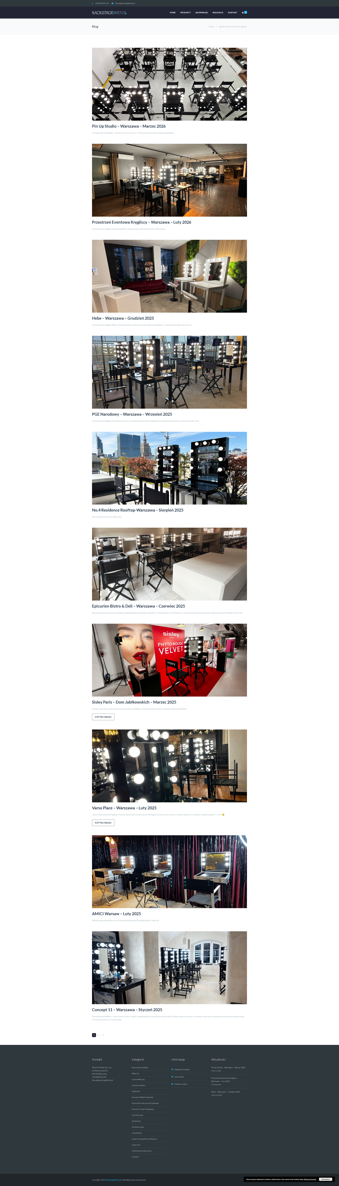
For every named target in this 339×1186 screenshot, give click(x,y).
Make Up (135, 1073)
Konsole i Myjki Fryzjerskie (142, 1097)
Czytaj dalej (103, 717)
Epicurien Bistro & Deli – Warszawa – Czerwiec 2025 (138, 606)
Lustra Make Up (138, 1079)
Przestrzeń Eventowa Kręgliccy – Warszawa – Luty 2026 (141, 222)
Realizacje (218, 13)
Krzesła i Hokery (138, 1085)
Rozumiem (326, 1179)
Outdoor (135, 1157)
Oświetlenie (137, 1133)
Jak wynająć (201, 13)
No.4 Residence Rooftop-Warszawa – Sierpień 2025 (137, 510)
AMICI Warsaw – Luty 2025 (116, 913)
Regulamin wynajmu (182, 1069)
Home (173, 13)
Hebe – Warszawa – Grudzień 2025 (123, 318)
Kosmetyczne (137, 1115)
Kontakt (232, 13)
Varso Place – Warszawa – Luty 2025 (124, 807)
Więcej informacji (310, 1179)
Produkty (185, 13)
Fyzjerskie (136, 1091)
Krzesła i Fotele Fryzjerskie (143, 1109)
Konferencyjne (138, 1127)
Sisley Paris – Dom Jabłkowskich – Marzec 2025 (134, 702)
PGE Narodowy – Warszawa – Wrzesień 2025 (132, 414)
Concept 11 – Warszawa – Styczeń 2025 (127, 1009)
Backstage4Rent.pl (113, 1180)
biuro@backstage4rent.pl (125, 3)
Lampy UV (136, 1145)
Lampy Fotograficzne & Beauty (144, 1139)
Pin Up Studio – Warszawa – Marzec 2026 (129, 126)
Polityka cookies (181, 1084)
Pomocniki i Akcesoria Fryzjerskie (145, 1103)
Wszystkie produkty (140, 1067)
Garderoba (136, 1121)
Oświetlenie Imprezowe (141, 1151)
